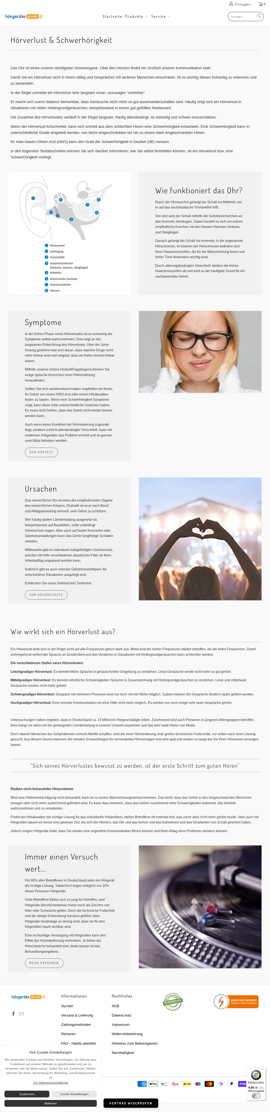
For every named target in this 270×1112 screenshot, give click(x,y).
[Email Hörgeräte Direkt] (21, 1014)
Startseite (112, 16)
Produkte (135, 16)
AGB (115, 1006)
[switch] (256, 1095)
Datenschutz (122, 1015)
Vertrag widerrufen (130, 1103)
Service (159, 16)
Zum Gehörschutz (46, 595)
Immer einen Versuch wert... (61, 862)
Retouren (68, 1034)
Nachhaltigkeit (123, 1053)
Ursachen (41, 488)
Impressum (121, 1025)
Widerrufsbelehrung (127, 1034)
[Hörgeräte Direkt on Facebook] (14, 1014)
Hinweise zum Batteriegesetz (135, 1043)
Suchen (67, 1006)
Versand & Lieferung (77, 1015)
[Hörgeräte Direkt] (23, 17)
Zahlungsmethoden (76, 1025)
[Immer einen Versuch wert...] (200, 906)
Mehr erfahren (44, 963)
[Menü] (263, 1070)
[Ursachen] (200, 538)
